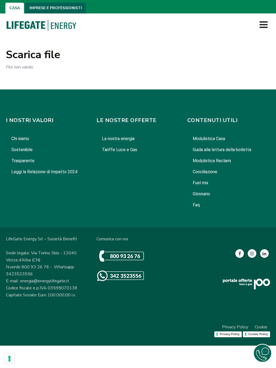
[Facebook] (239, 253)
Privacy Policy (235, 327)
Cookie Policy (258, 334)
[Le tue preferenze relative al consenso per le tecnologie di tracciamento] (9, 358)
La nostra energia (118, 138)
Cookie (261, 327)
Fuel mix (200, 182)
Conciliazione (205, 171)
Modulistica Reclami (212, 160)
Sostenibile (22, 149)
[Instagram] (252, 253)
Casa (14, 8)
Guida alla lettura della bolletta (222, 149)
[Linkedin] (264, 253)
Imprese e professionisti (55, 8)
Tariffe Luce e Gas (119, 149)
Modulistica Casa (209, 138)
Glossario (201, 193)
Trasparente (22, 160)
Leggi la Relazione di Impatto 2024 (44, 171)
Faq (196, 204)
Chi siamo (20, 138)
